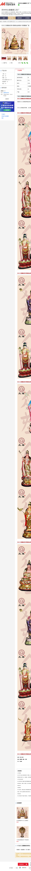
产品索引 (3, 114)
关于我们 (11, 868)
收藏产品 (5, 63)
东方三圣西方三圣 (11, 21)
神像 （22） (4, 77)
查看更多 (7, 99)
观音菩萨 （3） (5, 81)
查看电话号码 (6, 92)
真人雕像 (28, 849)
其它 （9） (4, 83)
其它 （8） (4, 75)
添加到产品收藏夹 (5, 116)
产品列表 (4, 21)
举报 (11, 63)
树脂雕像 (23, 849)
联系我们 (17, 868)
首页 (1, 21)
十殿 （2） (4, 74)
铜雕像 (18, 849)
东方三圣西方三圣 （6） (7, 79)
